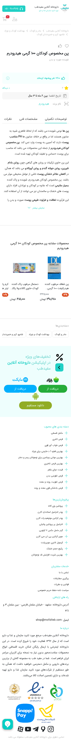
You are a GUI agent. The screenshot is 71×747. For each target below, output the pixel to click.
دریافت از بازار (53, 389)
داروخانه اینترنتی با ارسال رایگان (51, 647)
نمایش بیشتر (38, 208)
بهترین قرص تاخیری (53, 463)
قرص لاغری (57, 439)
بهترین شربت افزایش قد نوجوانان (47, 555)
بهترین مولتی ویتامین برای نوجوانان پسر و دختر (40, 457)
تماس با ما (64, 572)
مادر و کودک (60, 334)
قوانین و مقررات (61, 584)
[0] (4, 19)
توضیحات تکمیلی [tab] (56, 119)
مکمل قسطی (57, 433)
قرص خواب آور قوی (54, 445)
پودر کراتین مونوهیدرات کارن (49, 518)
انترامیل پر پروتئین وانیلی (51, 524)
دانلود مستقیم (35, 405)
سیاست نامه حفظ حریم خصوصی (53, 590)
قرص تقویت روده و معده (51, 482)
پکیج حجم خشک (55, 548)
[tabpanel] (35, 169)
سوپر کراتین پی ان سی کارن (49, 536)
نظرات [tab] (8, 119)
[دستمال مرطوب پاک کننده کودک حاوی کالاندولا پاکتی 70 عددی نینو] (24, 268)
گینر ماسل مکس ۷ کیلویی (51, 530)
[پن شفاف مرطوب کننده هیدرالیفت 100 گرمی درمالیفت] (54, 268)
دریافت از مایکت (20, 389)
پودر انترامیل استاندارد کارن (50, 512)
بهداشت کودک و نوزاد (39, 334)
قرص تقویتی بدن (54, 476)
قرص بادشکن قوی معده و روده (48, 488)
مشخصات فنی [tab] (28, 119)
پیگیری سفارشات (61, 578)
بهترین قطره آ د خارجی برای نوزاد (47, 451)
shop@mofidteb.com (49, 620)
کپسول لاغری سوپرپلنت (52, 542)
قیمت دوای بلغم (55, 469)
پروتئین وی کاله (55, 506)
